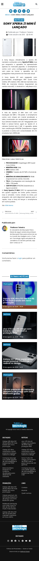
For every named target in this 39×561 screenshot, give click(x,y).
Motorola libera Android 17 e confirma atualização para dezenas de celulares (8, 472)
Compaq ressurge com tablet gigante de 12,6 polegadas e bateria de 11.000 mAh (9, 461)
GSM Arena (9, 205)
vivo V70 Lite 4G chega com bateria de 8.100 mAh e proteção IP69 (29, 443)
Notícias (19, 20)
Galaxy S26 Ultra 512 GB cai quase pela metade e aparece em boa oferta (9, 514)
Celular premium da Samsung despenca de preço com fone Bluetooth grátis (9, 497)
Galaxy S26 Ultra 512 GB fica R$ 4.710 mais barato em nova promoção (9, 443)
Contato (24, 488)
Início (7, 15)
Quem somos (26, 493)
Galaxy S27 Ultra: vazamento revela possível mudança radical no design (9, 452)
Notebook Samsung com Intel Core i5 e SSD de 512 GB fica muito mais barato (9, 506)
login (20, 258)
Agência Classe (25, 551)
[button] (36, 4)
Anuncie (24, 490)
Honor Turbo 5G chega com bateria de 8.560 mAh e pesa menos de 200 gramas (29, 461)
